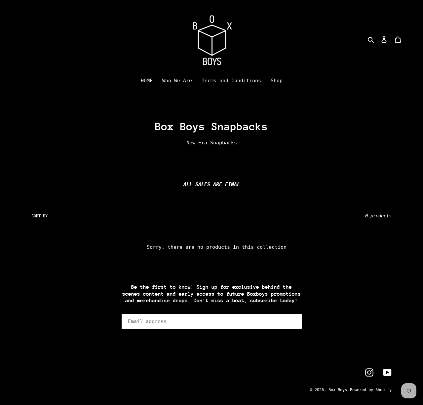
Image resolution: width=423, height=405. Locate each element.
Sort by (39, 216)
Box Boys (337, 389)
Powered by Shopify (371, 389)
